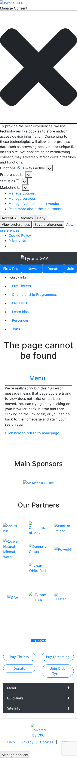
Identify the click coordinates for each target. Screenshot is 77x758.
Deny (41, 218)
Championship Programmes (34, 294)
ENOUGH (19, 303)
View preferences (16, 224)
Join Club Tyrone (57, 671)
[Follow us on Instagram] (41, 640)
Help (11, 742)
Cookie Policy (20, 235)
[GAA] (12, 597)
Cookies (46, 742)
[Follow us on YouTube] (44, 640)
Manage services (22, 198)
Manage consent (15, 755)
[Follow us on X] (38, 640)
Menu (11, 688)
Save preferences (48, 224)
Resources (20, 320)
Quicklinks (15, 698)
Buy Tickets (21, 286)
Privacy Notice (20, 240)
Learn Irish (20, 312)
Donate (53, 268)
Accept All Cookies (17, 218)
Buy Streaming (58, 657)
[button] (38, 67)
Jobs (16, 329)
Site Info (14, 708)
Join (70, 268)
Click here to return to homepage (32, 433)
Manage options (22, 193)
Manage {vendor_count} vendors (35, 203)
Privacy (27, 742)
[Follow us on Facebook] (35, 640)
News (32, 268)
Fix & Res (10, 268)
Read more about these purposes (35, 209)
